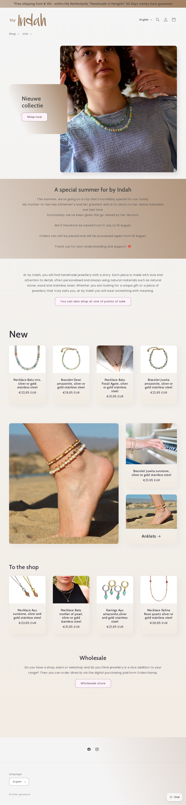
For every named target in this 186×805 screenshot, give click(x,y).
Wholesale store (93, 683)
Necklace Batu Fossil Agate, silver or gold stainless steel (115, 385)
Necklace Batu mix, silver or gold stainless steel (27, 383)
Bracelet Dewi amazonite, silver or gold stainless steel (71, 383)
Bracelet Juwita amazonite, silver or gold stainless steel (159, 383)
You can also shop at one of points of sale (93, 301)
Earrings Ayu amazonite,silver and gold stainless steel (115, 615)
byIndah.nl (25, 794)
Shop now (34, 117)
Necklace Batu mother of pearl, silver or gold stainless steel (71, 615)
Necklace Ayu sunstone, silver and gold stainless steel (27, 614)
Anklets (148, 536)
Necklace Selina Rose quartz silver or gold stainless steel (158, 614)
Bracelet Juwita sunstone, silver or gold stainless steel (151, 473)
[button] (14, 34)
